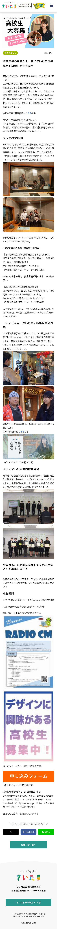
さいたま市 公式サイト (27, 902)
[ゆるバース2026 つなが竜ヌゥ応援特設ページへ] (39, 6)
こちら (29, 113)
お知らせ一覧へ (28, 844)
